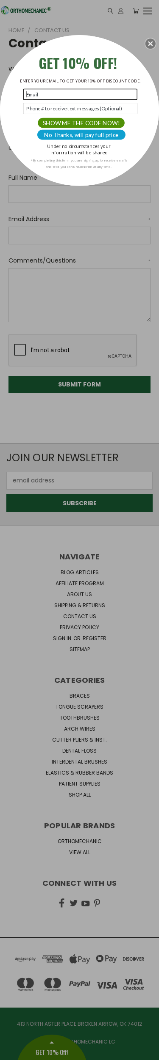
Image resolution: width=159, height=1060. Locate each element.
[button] (150, 43)
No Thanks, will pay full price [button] (81, 134)
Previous (13, 1051)
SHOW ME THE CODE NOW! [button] (81, 122)
